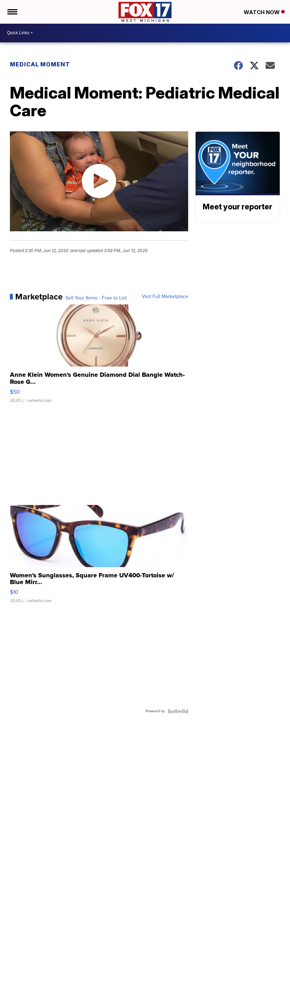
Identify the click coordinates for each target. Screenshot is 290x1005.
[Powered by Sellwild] (178, 711)
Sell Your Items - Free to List (96, 298)
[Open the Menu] (11, 12)
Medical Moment (40, 64)
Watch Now (262, 12)
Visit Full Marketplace (165, 296)
